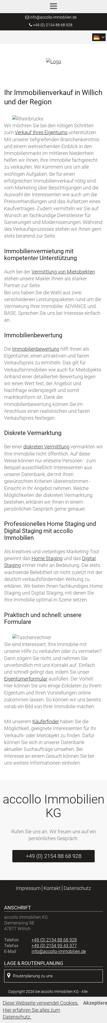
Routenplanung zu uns (33, 975)
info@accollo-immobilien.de (53, 17)
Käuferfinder (45, 721)
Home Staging (47, 558)
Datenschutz (77, 888)
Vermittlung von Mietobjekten (63, 272)
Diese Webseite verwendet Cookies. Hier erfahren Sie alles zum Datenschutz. (40, 1009)
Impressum (28, 888)
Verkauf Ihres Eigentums (41, 132)
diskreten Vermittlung (46, 446)
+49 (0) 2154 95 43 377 (54, 945)
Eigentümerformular (25, 679)
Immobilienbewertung (35, 349)
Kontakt (52, 888)
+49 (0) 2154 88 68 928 (52, 25)
